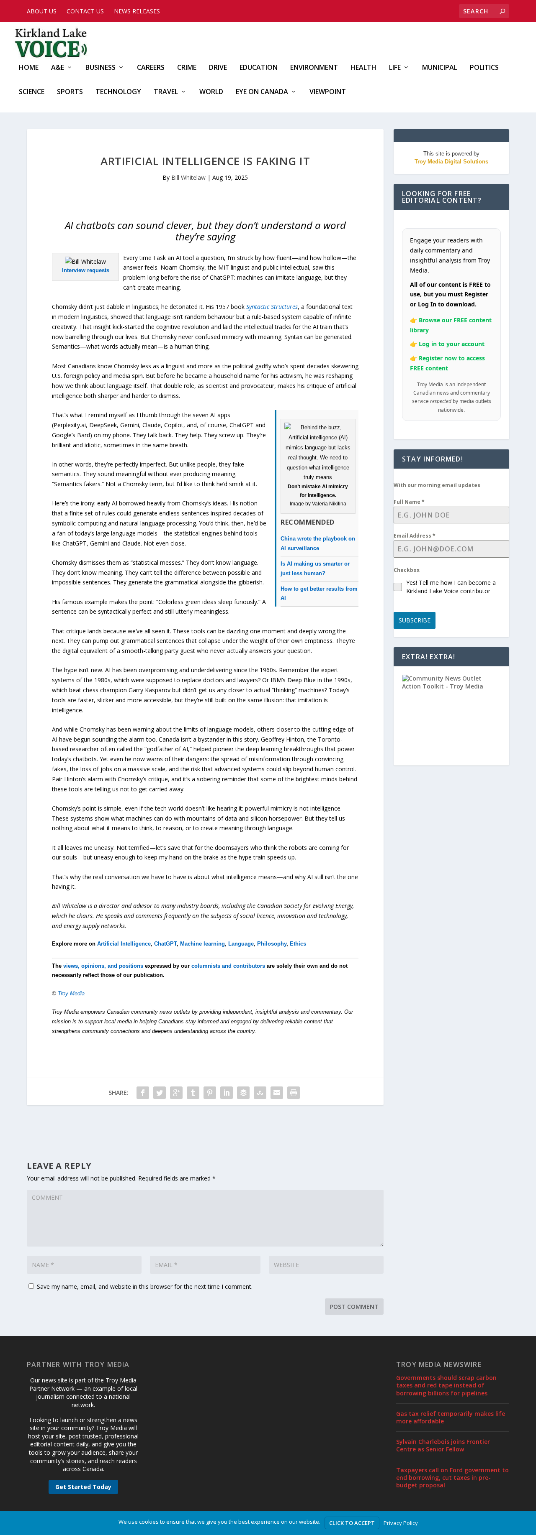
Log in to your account (451, 344)
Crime (186, 68)
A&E (57, 68)
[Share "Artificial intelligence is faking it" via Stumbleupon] (260, 1092)
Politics (484, 68)
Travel (166, 92)
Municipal (439, 68)
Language (241, 944)
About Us (42, 11)
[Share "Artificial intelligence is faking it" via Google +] (176, 1092)
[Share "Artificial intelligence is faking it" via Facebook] (142, 1092)
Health (363, 68)
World (211, 92)
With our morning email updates (437, 485)
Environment (314, 68)
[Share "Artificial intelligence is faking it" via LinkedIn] (226, 1092)
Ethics (298, 944)
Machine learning (202, 944)
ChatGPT (165, 944)
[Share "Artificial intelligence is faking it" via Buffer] (243, 1092)
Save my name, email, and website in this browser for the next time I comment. (145, 1286)
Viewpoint (327, 92)
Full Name (409, 501)
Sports (70, 92)
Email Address (415, 535)
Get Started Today (83, 1487)
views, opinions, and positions (103, 966)
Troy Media (71, 993)
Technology (118, 92)
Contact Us (85, 11)
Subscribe (414, 620)
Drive (218, 68)
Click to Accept (352, 1523)
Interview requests (85, 270)
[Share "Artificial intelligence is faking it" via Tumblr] (193, 1092)
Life (395, 68)
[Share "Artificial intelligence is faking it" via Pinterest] (209, 1092)
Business (100, 68)
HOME (29, 68)
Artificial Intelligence (124, 944)
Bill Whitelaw (188, 177)
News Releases (137, 11)
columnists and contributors (228, 966)
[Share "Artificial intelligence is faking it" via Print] (293, 1092)
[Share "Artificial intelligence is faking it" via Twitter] (159, 1092)
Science (31, 92)
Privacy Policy (401, 1523)
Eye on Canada (262, 92)
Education (259, 68)
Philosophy (271, 944)
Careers (151, 68)
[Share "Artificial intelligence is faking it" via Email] (276, 1092)
